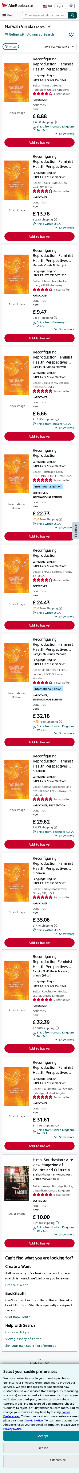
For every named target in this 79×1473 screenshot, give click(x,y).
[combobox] (45, 15)
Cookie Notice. (34, 1420)
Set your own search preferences (30, 1345)
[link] (71, 34)
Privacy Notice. (12, 1428)
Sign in (60, 6)
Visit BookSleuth (17, 1317)
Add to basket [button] (40, 142)
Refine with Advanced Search (31, 34)
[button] (64, 133)
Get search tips (17, 1332)
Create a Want (16, 1285)
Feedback (75, 530)
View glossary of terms (23, 1339)
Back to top (39, 1362)
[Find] (72, 15)
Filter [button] (12, 46)
